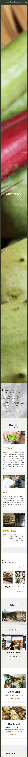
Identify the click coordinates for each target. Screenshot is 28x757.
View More (5, 411)
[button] (20, 566)
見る (14, 688)
